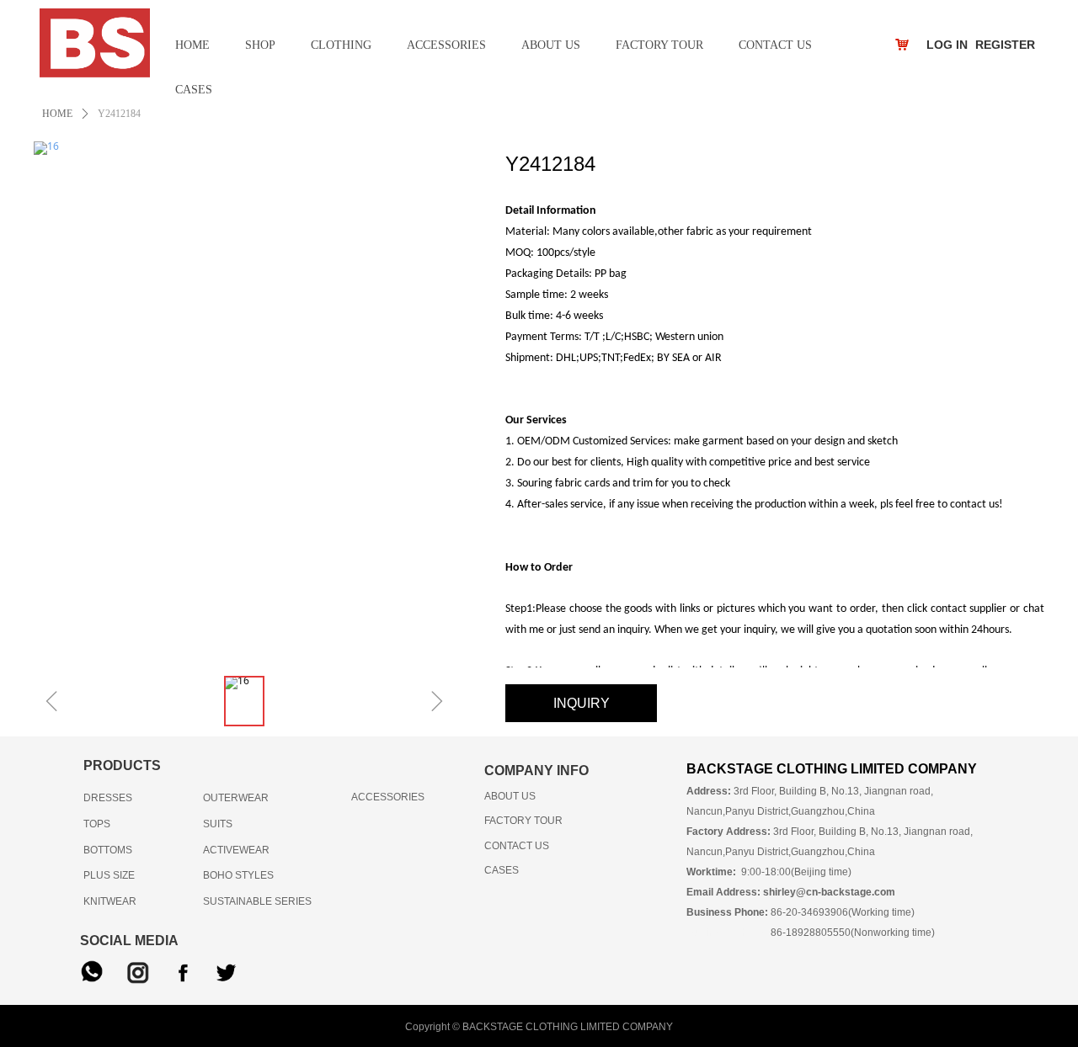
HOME (57, 114)
